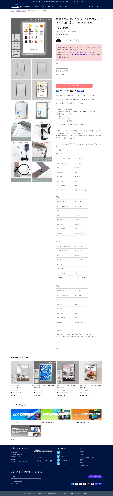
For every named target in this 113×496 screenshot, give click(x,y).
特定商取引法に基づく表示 (86, 457)
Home (12, 11)
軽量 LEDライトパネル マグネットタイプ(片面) (67, 386)
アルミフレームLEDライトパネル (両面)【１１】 (44, 386)
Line (61, 456)
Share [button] (59, 348)
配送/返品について (84, 463)
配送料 (60, 31)
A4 (76, 40)
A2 (64, 40)
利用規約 (81, 460)
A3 (70, 40)
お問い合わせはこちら (63, 70)
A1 (58, 40)
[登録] (39, 477)
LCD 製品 (14, 422)
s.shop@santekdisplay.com (78, 54)
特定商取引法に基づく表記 (68, 488)
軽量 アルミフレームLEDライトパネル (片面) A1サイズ (22, 386)
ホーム (81, 448)
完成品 (13, 439)
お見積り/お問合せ (84, 465)
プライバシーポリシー (85, 454)
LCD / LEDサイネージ (79, 422)
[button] (28, 6)
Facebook (64, 460)
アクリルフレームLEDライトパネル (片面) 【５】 (90, 386)
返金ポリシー (40, 488)
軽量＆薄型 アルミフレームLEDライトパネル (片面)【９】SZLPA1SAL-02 (48, 11)
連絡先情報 (85, 488)
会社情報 (81, 451)
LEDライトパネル (21, 11)
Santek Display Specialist (21, 488)
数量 (57, 63)
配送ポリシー (78, 488)
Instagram (64, 464)
